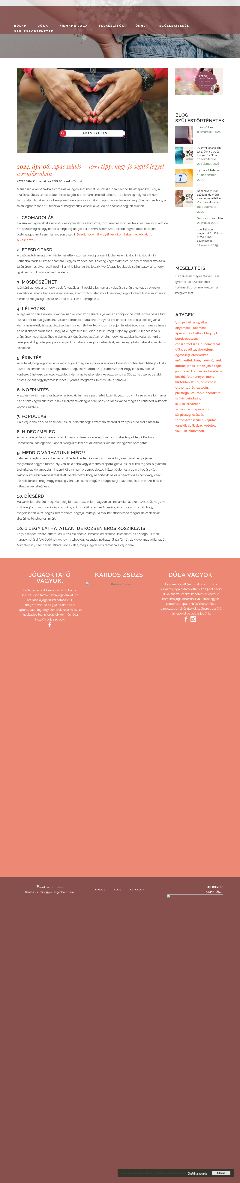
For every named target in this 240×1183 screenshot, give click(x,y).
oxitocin (202, 387)
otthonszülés (185, 387)
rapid (200, 393)
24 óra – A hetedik (208, 170)
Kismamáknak (42, 181)
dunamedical (210, 344)
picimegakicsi (185, 393)
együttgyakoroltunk (199, 349)
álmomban (196, 431)
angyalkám (201, 322)
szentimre (213, 393)
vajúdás (210, 420)
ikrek (218, 360)
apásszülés (183, 333)
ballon (198, 333)
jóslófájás (182, 371)
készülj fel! (183, 376)
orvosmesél (209, 382)
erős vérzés (199, 355)
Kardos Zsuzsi (73, 181)
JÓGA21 (100, 889)
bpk (215, 333)
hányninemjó (203, 360)
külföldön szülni (187, 382)
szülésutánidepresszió (191, 409)
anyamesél (183, 328)
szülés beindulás (187, 398)
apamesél (200, 328)
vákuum (181, 431)
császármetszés (187, 344)
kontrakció (199, 371)
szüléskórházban (187, 404)
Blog (118, 889)
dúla (178, 349)
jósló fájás (213, 366)
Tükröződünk (205, 127)
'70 (177, 322)
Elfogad (221, 1173)
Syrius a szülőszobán (210, 218)
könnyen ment (203, 376)
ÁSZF (219, 891)
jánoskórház (196, 366)
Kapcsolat (138, 889)
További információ (197, 1173)
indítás (180, 366)
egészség (182, 355)
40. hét (186, 322)
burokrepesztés (186, 338)
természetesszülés (189, 420)
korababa (215, 371)
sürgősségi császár (189, 414)
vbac (199, 425)
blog (207, 333)
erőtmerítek (184, 360)
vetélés (209, 425)
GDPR (210, 891)
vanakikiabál (184, 425)
